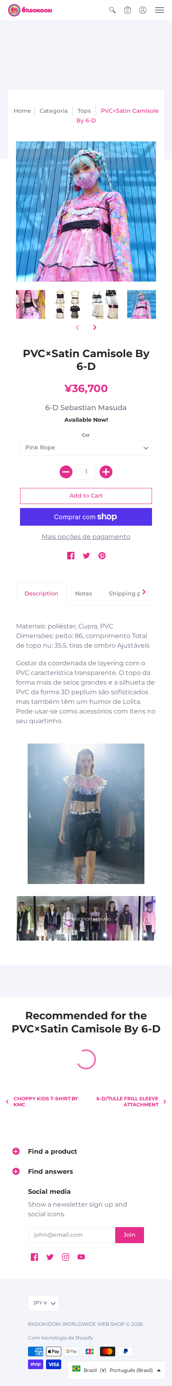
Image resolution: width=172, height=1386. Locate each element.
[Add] (106, 471)
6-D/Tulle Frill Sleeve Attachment (127, 1101)
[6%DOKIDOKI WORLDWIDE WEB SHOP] (30, 10)
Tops (84, 110)
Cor (86, 435)
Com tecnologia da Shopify (60, 1338)
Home (22, 110)
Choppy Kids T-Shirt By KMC (46, 1101)
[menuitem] (112, 10)
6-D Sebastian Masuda (86, 407)
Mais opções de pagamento (86, 537)
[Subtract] (66, 471)
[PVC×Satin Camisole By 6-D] (30, 304)
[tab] (41, 594)
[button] (112, 10)
